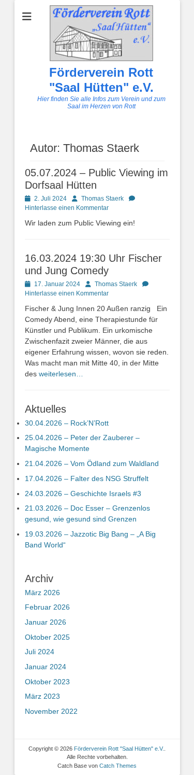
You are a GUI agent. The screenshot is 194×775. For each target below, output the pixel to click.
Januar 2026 (45, 622)
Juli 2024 (39, 651)
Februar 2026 (47, 607)
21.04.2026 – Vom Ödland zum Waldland (92, 463)
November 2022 (51, 711)
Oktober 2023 (47, 682)
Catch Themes (118, 766)
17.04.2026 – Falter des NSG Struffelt (86, 478)
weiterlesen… (61, 374)
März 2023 (42, 696)
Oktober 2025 (47, 637)
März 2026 (42, 592)
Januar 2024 (45, 667)
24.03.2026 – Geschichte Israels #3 (83, 493)
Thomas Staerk (102, 198)
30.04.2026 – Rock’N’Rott (67, 423)
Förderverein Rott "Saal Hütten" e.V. (101, 79)
